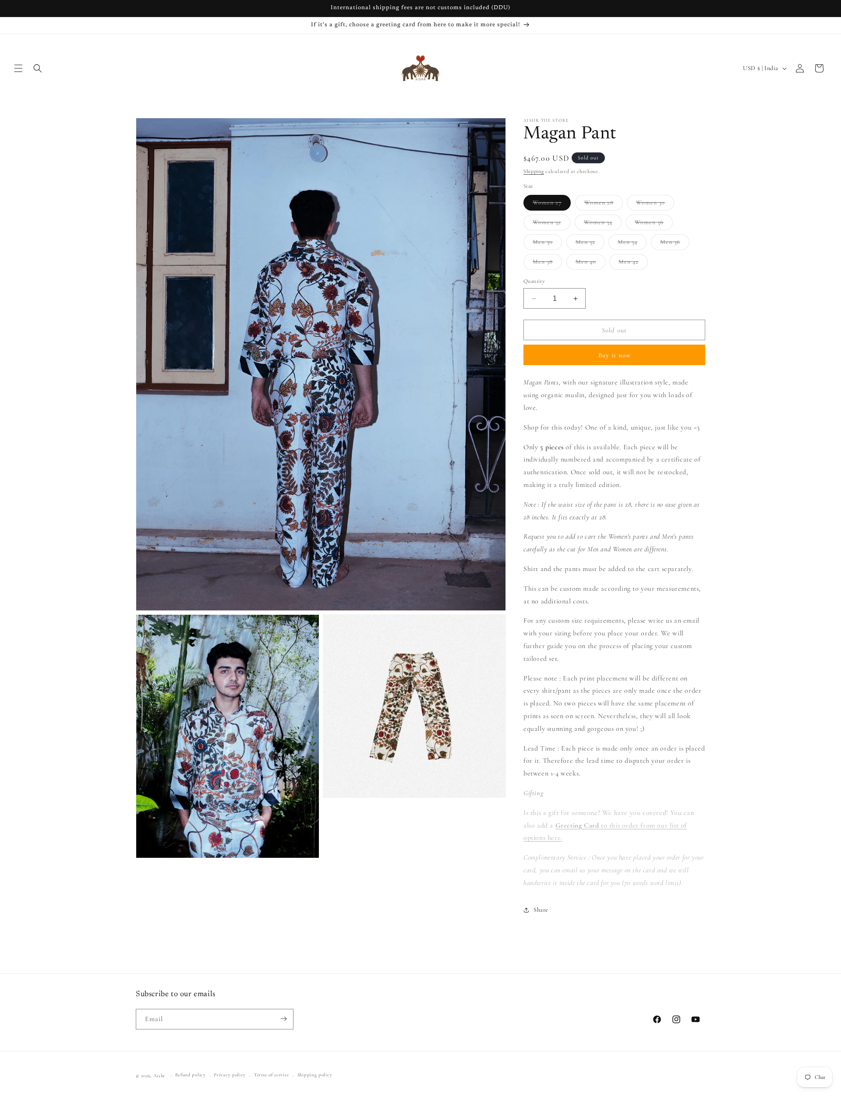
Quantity (534, 281)
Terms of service (271, 1075)
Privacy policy (230, 1075)
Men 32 (590, 244)
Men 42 (633, 263)
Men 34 (632, 244)
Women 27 (552, 204)
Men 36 (674, 244)
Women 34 (603, 224)
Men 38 (547, 263)
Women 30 (655, 204)
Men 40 (590, 263)
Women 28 (603, 204)
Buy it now (614, 355)
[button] (18, 68)
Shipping (533, 171)
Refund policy (190, 1075)
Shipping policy (314, 1075)
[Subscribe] (283, 1018)
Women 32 (551, 224)
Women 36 (654, 224)
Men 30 (547, 244)
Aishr (159, 1075)
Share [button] (541, 909)
